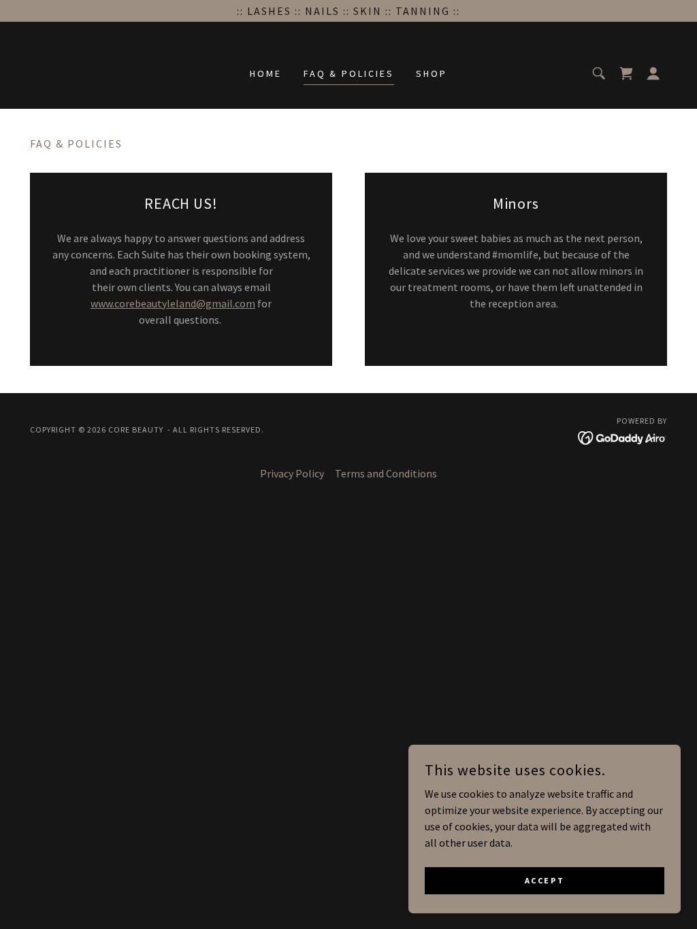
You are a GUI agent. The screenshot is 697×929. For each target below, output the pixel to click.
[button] (653, 73)
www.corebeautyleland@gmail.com (173, 303)
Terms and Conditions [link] (386, 473)
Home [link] (266, 73)
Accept (544, 880)
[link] (626, 73)
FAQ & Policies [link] (349, 73)
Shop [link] (431, 73)
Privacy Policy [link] (292, 473)
